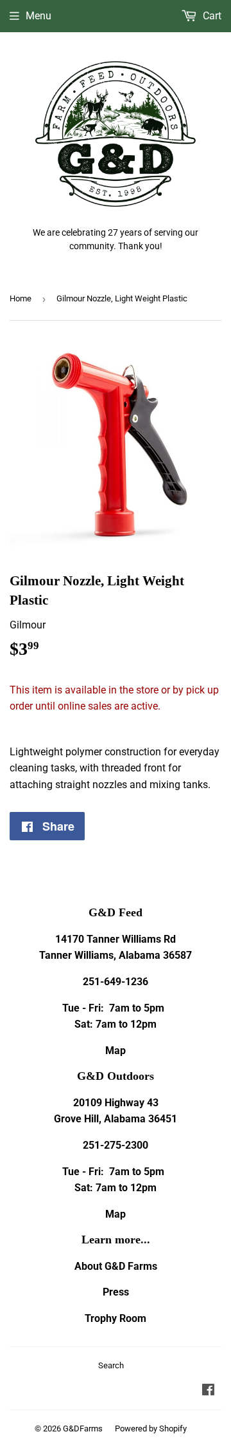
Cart (210, 16)
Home (20, 298)
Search (111, 1365)
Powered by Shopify (151, 1428)
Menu (38, 16)
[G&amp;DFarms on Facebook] (208, 1391)
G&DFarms (83, 1428)
